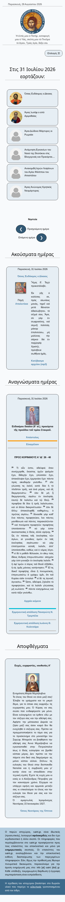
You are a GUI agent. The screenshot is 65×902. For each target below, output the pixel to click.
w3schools (35, 886)
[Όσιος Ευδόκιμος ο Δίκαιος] (20, 287)
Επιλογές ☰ (53, 53)
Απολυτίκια (21, 303)
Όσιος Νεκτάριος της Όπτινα (36, 810)
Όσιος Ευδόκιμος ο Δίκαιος (33, 276)
